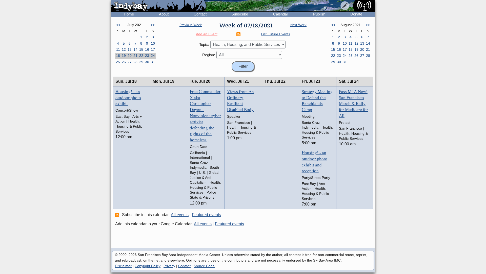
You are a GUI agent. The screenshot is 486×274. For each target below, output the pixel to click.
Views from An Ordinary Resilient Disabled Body (240, 100)
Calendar (280, 14)
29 (141, 62)
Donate (356, 14)
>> (153, 25)
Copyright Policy (147, 266)
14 (135, 49)
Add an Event (206, 34)
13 (130, 49)
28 (135, 62)
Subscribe (239, 14)
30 (147, 62)
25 (118, 62)
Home (129, 14)
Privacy (169, 266)
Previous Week (190, 25)
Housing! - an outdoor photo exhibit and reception (314, 162)
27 (130, 62)
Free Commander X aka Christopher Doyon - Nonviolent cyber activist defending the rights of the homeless (205, 116)
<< (118, 25)
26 (124, 62)
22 (141, 56)
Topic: (204, 44)
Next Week (298, 25)
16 (147, 49)
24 (153, 56)
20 (130, 56)
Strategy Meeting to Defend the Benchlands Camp (317, 100)
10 (153, 43)
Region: (208, 55)
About (164, 14)
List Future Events (275, 34)
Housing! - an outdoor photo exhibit (128, 98)
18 (118, 56)
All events (180, 215)
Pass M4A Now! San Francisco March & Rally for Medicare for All (353, 103)
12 (124, 49)
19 (124, 56)
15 (141, 49)
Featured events (206, 215)
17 (153, 49)
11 (118, 49)
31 (153, 62)
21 (135, 56)
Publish (319, 14)
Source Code (204, 266)
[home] (158, 6)
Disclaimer (123, 266)
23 (147, 56)
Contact (200, 14)
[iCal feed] (118, 215)
